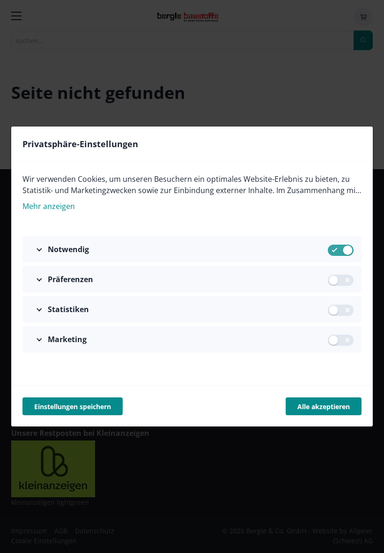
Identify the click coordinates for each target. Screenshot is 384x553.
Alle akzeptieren (323, 406)
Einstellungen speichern (72, 406)
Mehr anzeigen (48, 206)
